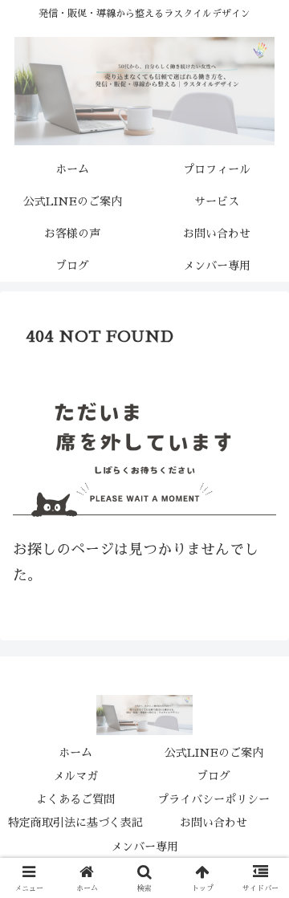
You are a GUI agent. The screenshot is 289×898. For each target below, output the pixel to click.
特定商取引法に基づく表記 (75, 822)
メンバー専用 (144, 846)
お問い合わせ (213, 822)
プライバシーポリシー (213, 799)
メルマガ (75, 776)
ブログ (213, 776)
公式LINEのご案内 (214, 752)
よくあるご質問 (75, 799)
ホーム (75, 752)
